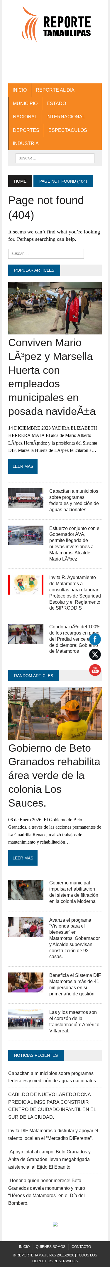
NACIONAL (25, 116)
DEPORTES (26, 130)
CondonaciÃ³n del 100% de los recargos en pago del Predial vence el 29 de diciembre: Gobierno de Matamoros (74, 639)
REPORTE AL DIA (55, 90)
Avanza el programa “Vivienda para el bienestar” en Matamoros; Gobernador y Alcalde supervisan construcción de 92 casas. (74, 938)
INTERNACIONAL (65, 116)
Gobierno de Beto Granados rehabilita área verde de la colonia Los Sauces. (54, 775)
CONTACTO (81, 1247)
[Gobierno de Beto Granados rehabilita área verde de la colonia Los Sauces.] (55, 735)
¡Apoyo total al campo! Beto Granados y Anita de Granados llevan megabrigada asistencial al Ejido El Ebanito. (49, 1159)
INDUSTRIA (26, 143)
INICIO (20, 90)
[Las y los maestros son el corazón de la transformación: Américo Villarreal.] (25, 1025)
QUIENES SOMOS (50, 1247)
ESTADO (56, 103)
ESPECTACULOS (67, 130)
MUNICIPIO (25, 103)
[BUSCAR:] (55, 157)
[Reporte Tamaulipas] (55, 27)
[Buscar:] (46, 253)
